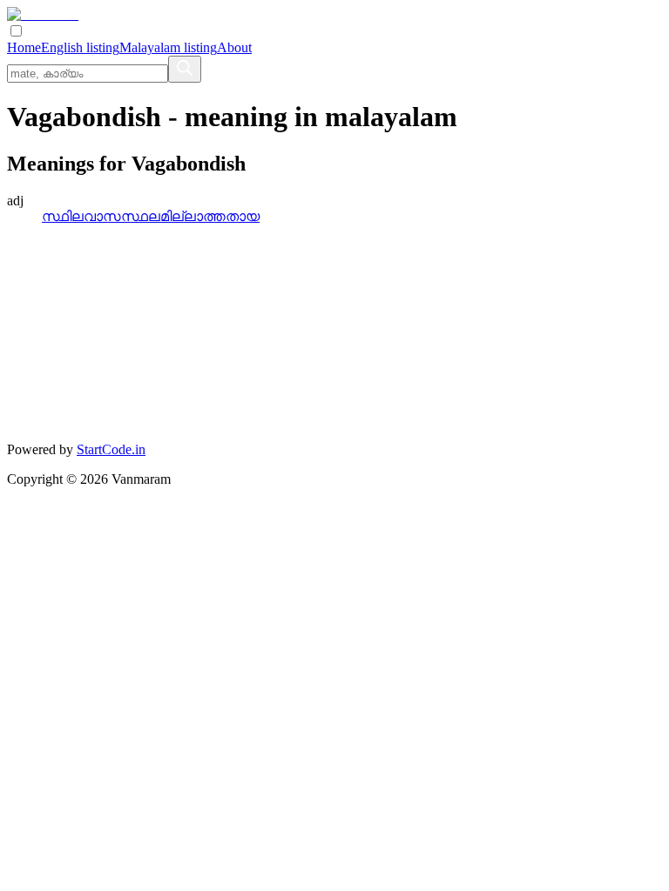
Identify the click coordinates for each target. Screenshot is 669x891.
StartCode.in (111, 449)
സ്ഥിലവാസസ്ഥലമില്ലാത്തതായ (151, 216)
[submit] (184, 69)
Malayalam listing (168, 47)
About (234, 47)
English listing (80, 47)
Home (24, 47)
